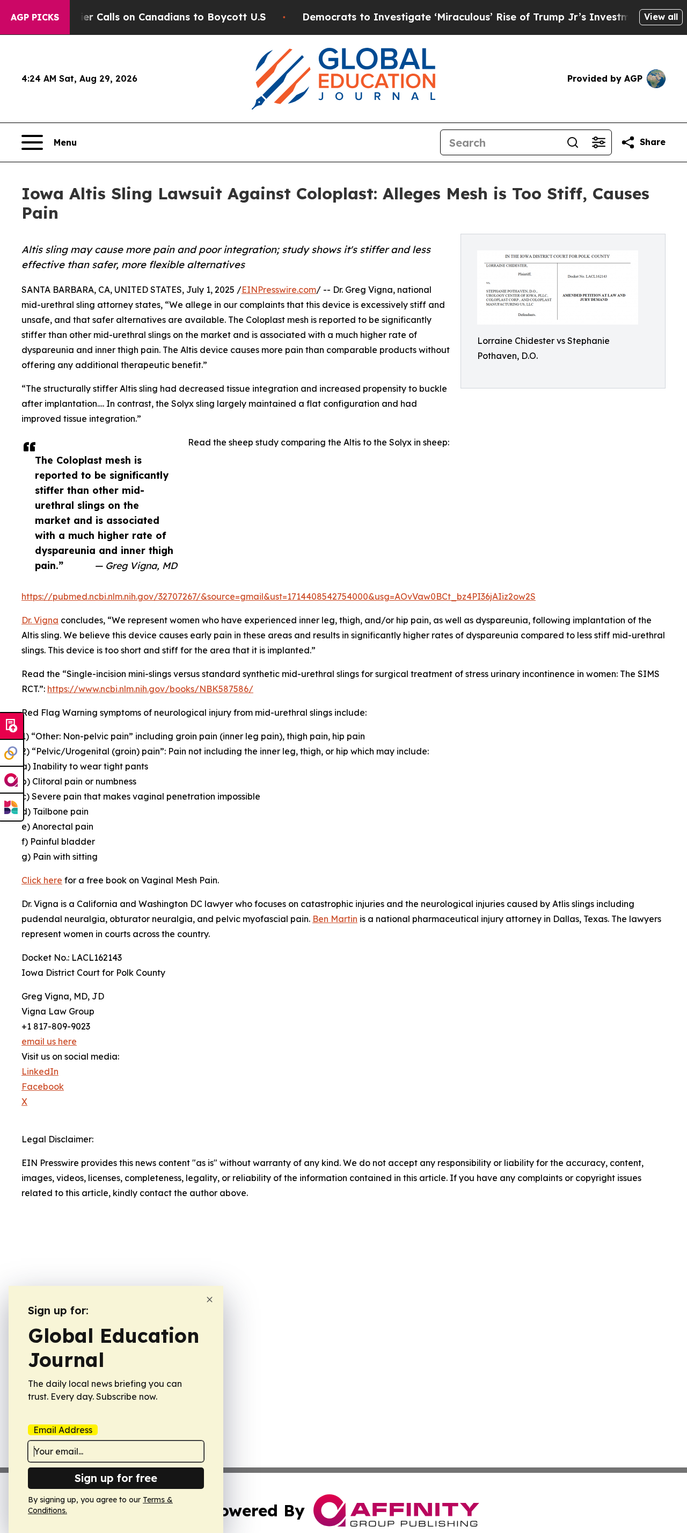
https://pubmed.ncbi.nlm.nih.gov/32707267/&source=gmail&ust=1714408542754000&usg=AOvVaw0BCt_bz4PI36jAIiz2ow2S (278, 596)
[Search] (573, 142)
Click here (41, 880)
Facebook (42, 1086)
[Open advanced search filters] (598, 142)
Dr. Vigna (40, 620)
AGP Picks (35, 17)
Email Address (62, 1429)
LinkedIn (40, 1071)
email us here (49, 1041)
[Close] (209, 1299)
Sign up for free (116, 1478)
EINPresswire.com (279, 289)
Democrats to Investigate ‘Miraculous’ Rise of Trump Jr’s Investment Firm (486, 17)
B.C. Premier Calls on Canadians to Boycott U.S (150, 17)
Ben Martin (334, 918)
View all (661, 16)
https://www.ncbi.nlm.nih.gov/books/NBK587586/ (150, 688)
